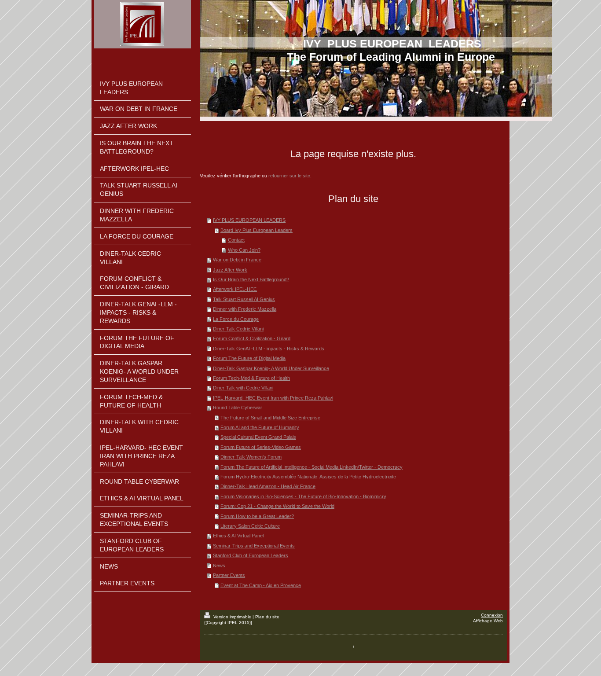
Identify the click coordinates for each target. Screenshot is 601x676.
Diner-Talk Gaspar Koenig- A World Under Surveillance (271, 368)
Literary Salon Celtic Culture (250, 526)
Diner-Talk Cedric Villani (238, 328)
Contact (236, 239)
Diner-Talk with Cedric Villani (243, 387)
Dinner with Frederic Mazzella (244, 309)
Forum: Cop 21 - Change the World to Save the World (277, 506)
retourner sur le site (289, 175)
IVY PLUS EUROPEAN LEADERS (249, 220)
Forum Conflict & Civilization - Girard (251, 338)
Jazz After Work (230, 269)
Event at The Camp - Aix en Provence (260, 585)
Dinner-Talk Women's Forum (251, 456)
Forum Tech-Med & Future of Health (251, 378)
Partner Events (229, 575)
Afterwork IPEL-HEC (235, 289)
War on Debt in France (237, 259)
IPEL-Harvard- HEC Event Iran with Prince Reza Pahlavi (273, 397)
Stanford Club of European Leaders (250, 555)
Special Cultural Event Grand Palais (258, 437)
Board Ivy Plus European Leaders (256, 230)
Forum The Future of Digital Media (249, 358)
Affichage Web (488, 620)
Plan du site (267, 616)
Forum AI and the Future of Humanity (259, 427)
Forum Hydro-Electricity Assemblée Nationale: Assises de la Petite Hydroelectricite (308, 476)
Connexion (492, 615)
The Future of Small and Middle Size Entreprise (270, 417)
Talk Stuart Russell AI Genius (244, 299)
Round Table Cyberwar (237, 407)
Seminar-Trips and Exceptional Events (254, 545)
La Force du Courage (236, 319)
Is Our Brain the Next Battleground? (251, 279)
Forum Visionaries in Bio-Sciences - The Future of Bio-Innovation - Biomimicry (303, 496)
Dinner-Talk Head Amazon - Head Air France (267, 486)
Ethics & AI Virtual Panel (238, 535)
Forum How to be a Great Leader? (257, 516)
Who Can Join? (244, 250)
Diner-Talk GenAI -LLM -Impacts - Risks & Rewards (268, 348)
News (219, 565)
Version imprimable (232, 616)
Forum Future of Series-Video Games (260, 447)
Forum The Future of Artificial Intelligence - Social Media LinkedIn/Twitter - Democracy (311, 467)
